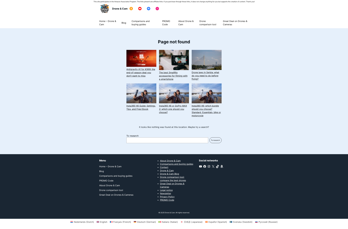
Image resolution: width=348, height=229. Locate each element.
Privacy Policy (167, 196)
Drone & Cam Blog (169, 173)
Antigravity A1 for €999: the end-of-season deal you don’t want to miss (140, 72)
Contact (164, 167)
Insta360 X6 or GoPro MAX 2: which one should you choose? (173, 109)
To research (132, 135)
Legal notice (166, 190)
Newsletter (165, 193)
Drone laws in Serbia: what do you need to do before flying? (205, 75)
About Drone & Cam (170, 160)
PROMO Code (167, 200)
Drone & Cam (120, 8)
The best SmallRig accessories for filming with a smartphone (173, 75)
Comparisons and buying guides (176, 164)
